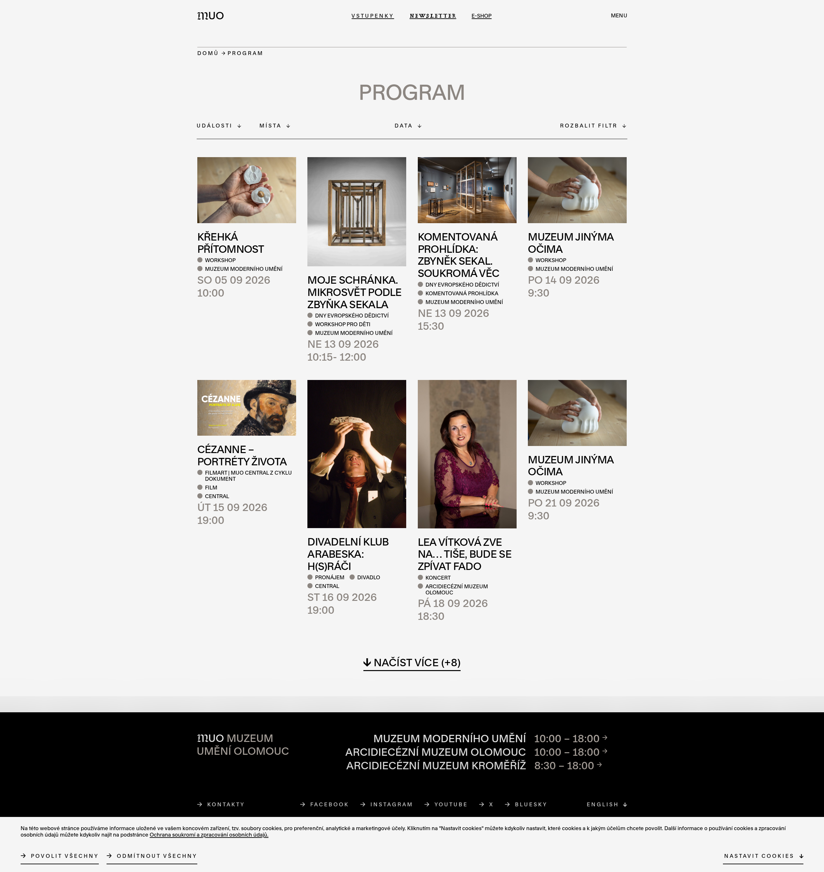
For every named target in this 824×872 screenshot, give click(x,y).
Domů (208, 53)
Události (215, 125)
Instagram (392, 804)
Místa (270, 125)
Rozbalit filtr (589, 125)
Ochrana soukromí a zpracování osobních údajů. (209, 834)
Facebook (330, 804)
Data (404, 125)
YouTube (451, 804)
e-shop (482, 16)
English (603, 804)
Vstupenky (372, 16)
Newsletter (432, 16)
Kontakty (226, 804)
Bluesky (531, 804)
